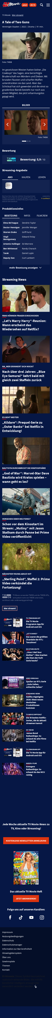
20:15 (32, 5)
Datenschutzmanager (12, 944)
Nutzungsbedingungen (13, 936)
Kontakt (6, 969)
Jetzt (25, 5)
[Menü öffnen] (48, 5)
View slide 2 (27, 141)
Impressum (7, 932)
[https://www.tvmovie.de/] (11, 4)
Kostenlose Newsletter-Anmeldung (26, 840)
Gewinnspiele (8, 961)
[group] (26, 126)
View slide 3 (29, 141)
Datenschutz (8, 940)
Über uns (6, 957)
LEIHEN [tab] (42, 177)
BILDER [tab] (26, 105)
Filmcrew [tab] (42, 215)
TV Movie (6, 15)
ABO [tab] (10, 177)
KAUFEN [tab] (26, 177)
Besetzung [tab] (10, 215)
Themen (6, 965)
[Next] (44, 124)
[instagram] (42, 917)
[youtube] (31, 917)
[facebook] (10, 917)
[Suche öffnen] (41, 5)
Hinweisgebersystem (11, 953)
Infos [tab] (27, 215)
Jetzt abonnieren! (26, 898)
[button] (26, 267)
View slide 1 (24, 141)
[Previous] (7, 124)
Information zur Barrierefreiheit (17, 948)
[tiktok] (21, 917)
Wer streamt (17, 15)
